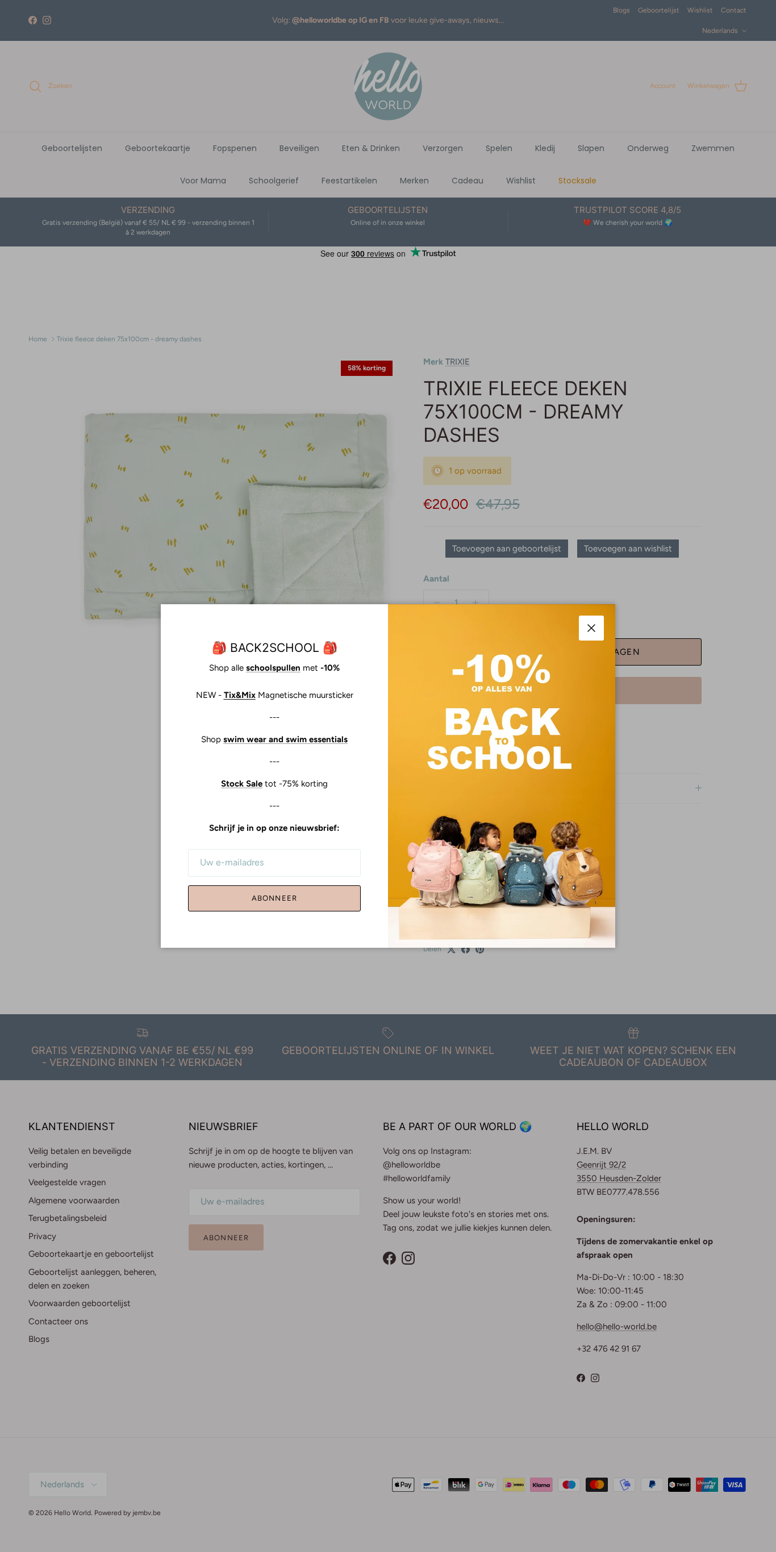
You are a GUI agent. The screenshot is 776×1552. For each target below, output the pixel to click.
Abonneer (274, 898)
